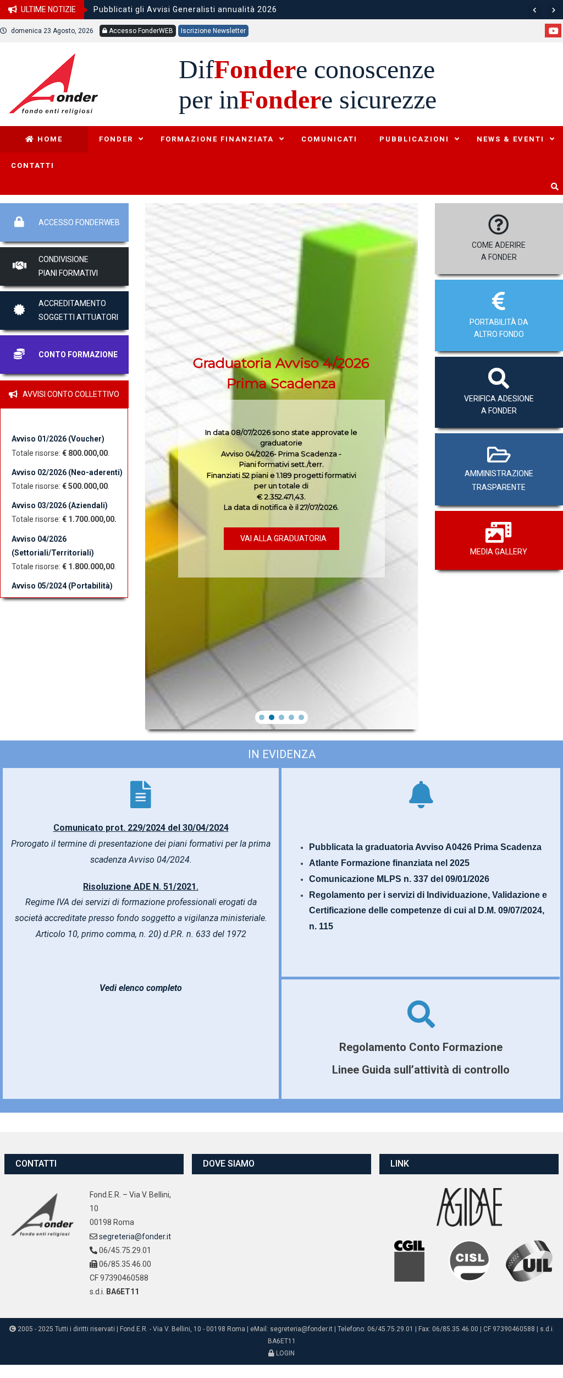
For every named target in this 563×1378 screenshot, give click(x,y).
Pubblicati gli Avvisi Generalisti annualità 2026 (185, 9)
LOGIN (284, 1353)
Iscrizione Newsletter (213, 31)
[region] (281, 466)
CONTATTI (32, 165)
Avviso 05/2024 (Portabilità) (62, 585)
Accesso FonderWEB (140, 31)
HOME (49, 139)
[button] (261, 717)
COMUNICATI (329, 139)
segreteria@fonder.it (135, 1236)
